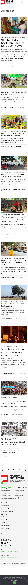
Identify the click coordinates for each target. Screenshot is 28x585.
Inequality (22, 37)
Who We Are (5, 531)
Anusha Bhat (19, 146)
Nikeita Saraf (6, 234)
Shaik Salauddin (7, 189)
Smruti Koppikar (7, 318)
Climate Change (6, 505)
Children (23, 90)
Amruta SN (6, 277)
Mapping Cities (6, 508)
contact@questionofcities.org (9, 551)
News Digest (5, 528)
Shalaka (14, 277)
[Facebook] (2, 543)
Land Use (4, 514)
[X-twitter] (8, 543)
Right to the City (21, 131)
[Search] (21, 2)
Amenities (15, 37)
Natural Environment (7, 503)
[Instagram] (5, 543)
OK (14, 582)
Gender (10, 214)
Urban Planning (6, 37)
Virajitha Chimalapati (8, 107)
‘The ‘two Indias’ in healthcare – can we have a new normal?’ (13, 43)
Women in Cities (5, 397)
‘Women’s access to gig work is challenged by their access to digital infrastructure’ (13, 219)
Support (3, 534)
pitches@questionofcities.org (9, 557)
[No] (26, 580)
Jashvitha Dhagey (8, 373)
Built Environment (13, 90)
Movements (11, 131)
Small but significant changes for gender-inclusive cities (13, 352)
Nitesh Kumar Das (8, 146)
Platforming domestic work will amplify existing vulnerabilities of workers (14, 262)
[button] (25, 2)
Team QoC (4, 66)
